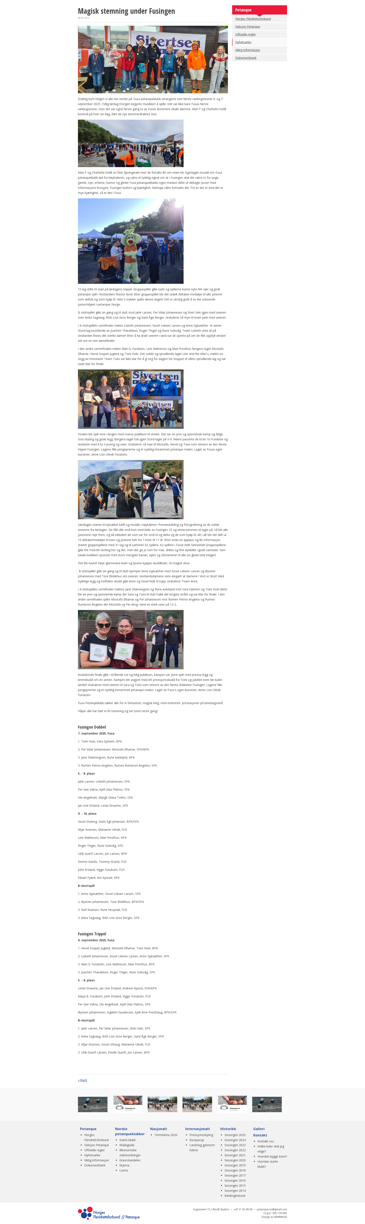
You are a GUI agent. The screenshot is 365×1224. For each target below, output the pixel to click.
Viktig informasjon (247, 50)
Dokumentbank (245, 58)
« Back (82, 1080)
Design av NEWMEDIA (274, 1217)
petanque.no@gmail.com (272, 1209)
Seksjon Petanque (247, 26)
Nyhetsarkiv (243, 42)
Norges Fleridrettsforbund (253, 19)
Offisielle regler (245, 34)
